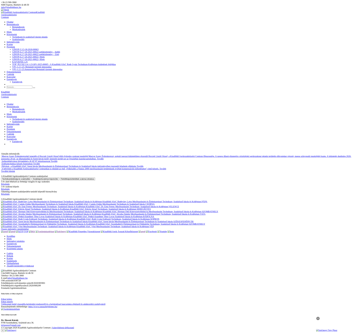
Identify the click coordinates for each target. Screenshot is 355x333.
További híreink (8, 171)
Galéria (10, 253)
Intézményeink (13, 42)
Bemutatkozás (13, 24)
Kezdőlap (11, 236)
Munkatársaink (18, 29)
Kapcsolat (11, 77)
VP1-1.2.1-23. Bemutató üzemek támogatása (31, 67)
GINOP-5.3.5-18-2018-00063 (25, 49)
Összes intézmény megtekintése (15, 229)
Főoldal (10, 22)
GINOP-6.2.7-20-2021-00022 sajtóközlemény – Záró (35, 54)
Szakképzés (12, 261)
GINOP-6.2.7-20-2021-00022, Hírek (28, 57)
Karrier (10, 44)
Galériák (10, 74)
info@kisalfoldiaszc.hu (11, 7)
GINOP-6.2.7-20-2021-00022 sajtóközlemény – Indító (36, 52)
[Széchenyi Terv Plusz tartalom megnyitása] (335, 330)
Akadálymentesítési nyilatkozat (20, 266)
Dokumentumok (14, 72)
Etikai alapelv (7, 301)
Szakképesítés (18, 39)
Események (12, 79)
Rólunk (10, 256)
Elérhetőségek (13, 263)
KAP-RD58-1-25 (20, 62)
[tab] (16, 179)
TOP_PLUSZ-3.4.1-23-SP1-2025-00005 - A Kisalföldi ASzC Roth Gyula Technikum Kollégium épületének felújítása (64, 64)
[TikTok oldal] (5, 10)
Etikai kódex (6, 299)
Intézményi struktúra (16, 241)
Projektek (11, 47)
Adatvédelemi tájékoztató (63, 327)
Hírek (9, 32)
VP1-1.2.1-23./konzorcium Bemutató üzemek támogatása (37, 69)
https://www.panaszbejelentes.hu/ (42, 306)
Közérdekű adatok (15, 248)
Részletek (5, 184)
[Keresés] (34, 87)
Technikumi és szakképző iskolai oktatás (30, 37)
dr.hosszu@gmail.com (11, 325)
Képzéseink (12, 34)
